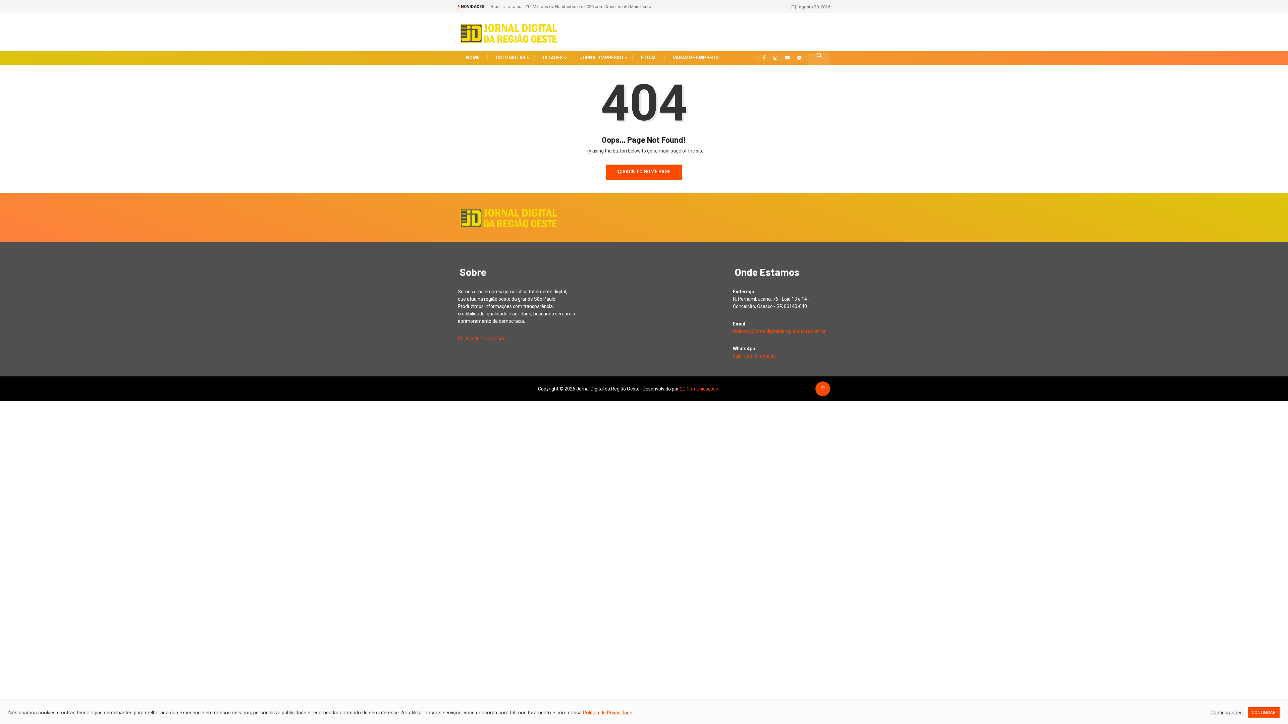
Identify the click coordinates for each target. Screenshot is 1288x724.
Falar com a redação (754, 356)
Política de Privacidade (481, 338)
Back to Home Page (646, 171)
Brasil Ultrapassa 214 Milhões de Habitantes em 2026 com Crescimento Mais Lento (571, 6)
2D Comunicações (699, 388)
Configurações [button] (1227, 713)
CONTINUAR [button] (1264, 712)
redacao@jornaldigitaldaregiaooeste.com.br (779, 331)
